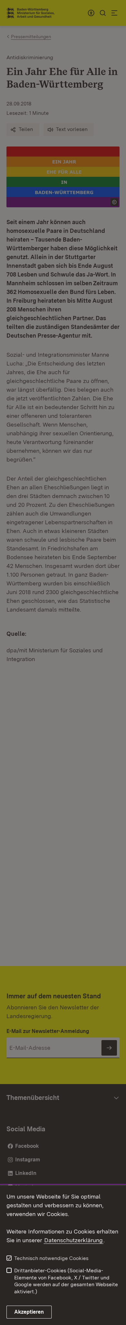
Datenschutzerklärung (73, 1240)
